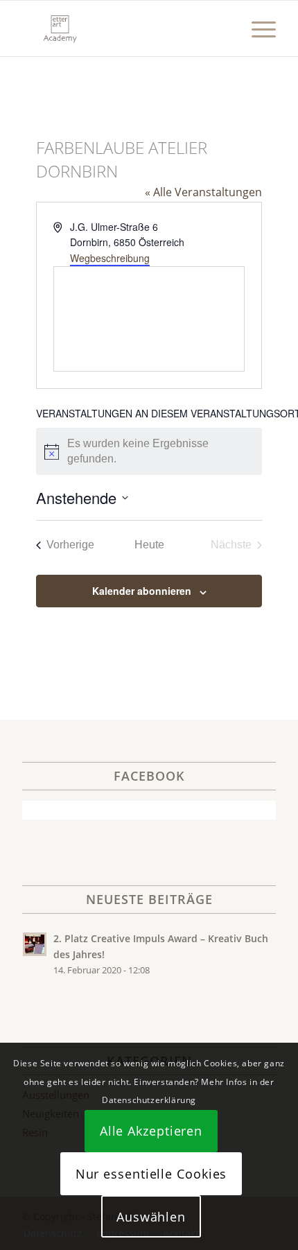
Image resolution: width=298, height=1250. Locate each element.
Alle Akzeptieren (151, 1130)
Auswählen (151, 1216)
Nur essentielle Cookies (151, 1173)
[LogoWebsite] (123, 28)
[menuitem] (257, 28)
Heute (149, 544)
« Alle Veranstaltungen (203, 192)
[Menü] (257, 28)
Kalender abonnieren (141, 591)
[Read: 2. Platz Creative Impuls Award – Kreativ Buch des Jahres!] (34, 944)
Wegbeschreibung (110, 258)
